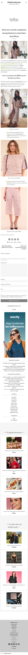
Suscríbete (14, 648)
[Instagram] (16, 644)
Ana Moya (10, 242)
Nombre (3, 279)
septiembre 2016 (14, 412)
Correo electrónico (6, 284)
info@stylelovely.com (14, 306)
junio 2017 (14, 398)
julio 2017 (14, 397)
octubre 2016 (14, 411)
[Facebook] (9, 644)
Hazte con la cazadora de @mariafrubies (14, 370)
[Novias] (14, 448)
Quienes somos (14, 624)
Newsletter (14, 646)
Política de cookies (14, 635)
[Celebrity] (14, 563)
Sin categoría (14, 420)
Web (2, 289)
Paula (6, 380)
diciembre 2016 (14, 407)
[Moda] (14, 468)
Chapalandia (7, 383)
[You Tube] (19, 644)
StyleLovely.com (14, 2)
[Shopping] (14, 543)
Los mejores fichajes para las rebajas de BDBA (14, 366)
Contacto (14, 628)
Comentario (4, 262)
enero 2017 (14, 406)
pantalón (10, 181)
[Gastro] (14, 489)
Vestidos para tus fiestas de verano (14, 367)
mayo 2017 (14, 400)
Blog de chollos (6, 377)
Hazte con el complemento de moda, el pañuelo (20, 247)
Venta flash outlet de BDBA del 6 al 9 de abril (7, 246)
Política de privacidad (14, 634)
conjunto (19, 242)
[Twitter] (12, 644)
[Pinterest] (14, 644)
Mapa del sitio (14, 627)
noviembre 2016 (14, 409)
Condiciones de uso (14, 632)
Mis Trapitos (7, 386)
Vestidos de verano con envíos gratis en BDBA (14, 369)
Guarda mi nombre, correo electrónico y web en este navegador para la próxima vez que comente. (13, 296)
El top (8, 132)
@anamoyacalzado (5, 68)
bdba (15, 242)
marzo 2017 (14, 403)
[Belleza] (14, 509)
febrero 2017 (14, 404)
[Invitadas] (14, 603)
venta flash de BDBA (9, 63)
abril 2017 (14, 401)
